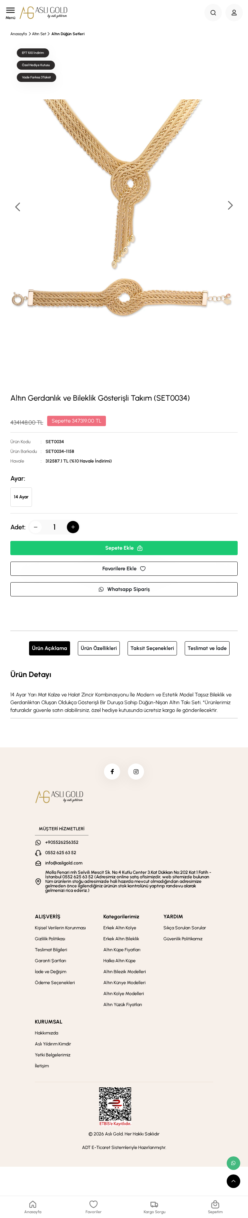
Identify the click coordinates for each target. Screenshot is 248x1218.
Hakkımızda (46, 1033)
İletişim (42, 1066)
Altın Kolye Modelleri (123, 993)
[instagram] (136, 772)
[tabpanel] (124, 691)
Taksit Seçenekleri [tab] (152, 648)
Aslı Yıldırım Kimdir (53, 1044)
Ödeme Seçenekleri (55, 982)
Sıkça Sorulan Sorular (184, 928)
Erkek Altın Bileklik (121, 939)
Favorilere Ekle (119, 568)
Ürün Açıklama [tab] (49, 648)
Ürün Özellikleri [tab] (99, 648)
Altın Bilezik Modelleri (124, 971)
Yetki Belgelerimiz (52, 1055)
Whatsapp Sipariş (128, 589)
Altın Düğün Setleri (68, 34)
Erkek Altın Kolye (119, 928)
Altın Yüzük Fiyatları (122, 1004)
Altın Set (39, 34)
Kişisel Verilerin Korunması (60, 928)
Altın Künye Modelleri (124, 982)
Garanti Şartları (50, 960)
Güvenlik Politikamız (182, 939)
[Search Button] (213, 12)
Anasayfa (18, 34)
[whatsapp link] (233, 1163)
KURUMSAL (48, 1022)
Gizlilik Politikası (50, 939)
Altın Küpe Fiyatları (121, 950)
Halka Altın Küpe (119, 960)
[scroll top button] (233, 1181)
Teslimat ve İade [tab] (207, 648)
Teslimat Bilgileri (51, 950)
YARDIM (173, 917)
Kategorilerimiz (121, 917)
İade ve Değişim (50, 971)
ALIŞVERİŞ (47, 917)
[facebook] (112, 772)
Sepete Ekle (119, 548)
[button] (230, 206)
